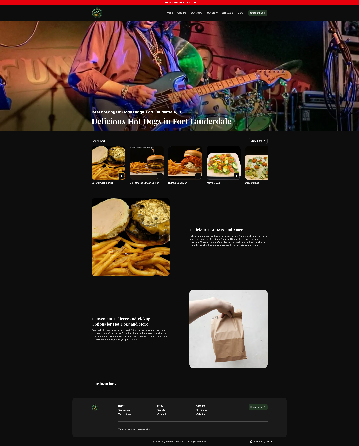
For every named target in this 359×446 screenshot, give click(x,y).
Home (121, 405)
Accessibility (144, 429)
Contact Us (163, 414)
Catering (181, 12)
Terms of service (126, 429)
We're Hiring (124, 414)
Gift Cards (227, 12)
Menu (170, 12)
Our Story (212, 12)
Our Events (197, 12)
